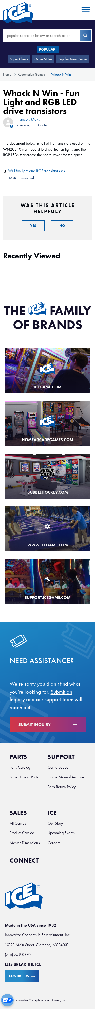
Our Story (55, 823)
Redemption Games (31, 74)
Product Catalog (22, 832)
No (62, 226)
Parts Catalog (20, 767)
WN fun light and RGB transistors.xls (36, 170)
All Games (18, 823)
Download (27, 178)
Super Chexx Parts (24, 776)
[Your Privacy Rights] (7, 1000)
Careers (54, 842)
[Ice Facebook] (47, 863)
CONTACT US (19, 976)
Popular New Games (72, 59)
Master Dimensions (25, 842)
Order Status (43, 59)
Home (7, 74)
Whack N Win (61, 74)
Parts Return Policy (62, 786)
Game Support (59, 767)
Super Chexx (19, 59)
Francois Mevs (28, 119)
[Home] (18, 12)
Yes (33, 226)
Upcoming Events (61, 832)
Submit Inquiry (34, 724)
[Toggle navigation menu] (85, 10)
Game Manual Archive (66, 776)
